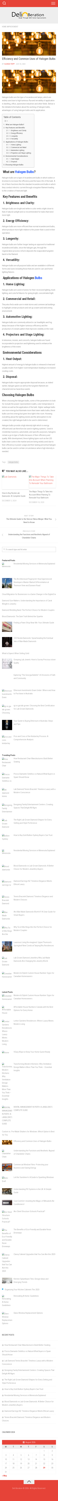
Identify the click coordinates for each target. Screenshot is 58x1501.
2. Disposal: (13, 162)
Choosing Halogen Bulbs (14, 165)
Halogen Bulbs (24, 172)
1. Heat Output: (14, 159)
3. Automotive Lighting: (17, 150)
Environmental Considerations (16, 156)
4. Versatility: (13, 139)
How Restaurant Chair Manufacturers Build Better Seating (27, 1345)
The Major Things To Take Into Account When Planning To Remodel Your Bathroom (40, 494)
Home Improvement (10, 27)
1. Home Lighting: (15, 145)
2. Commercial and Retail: (18, 147)
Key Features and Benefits (15, 127)
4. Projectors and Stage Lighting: (20, 153)
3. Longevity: (13, 136)
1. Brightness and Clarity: (17, 130)
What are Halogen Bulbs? (14, 124)
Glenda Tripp (9, 64)
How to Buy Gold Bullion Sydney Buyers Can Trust (23, 1389)
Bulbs (38, 278)
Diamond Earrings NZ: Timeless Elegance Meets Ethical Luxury (29, 1411)
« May (4, 1475)
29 (44, 1468)
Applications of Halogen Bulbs (16, 142)
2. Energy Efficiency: (16, 133)
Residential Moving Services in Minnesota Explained (25, 1395)
